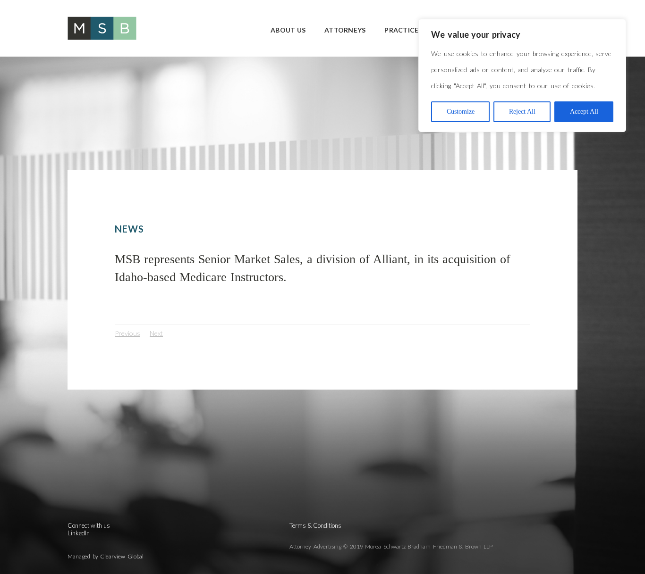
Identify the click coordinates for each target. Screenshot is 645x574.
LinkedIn (79, 533)
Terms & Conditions (315, 525)
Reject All (522, 111)
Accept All (584, 111)
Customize (461, 111)
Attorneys (344, 30)
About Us (288, 30)
